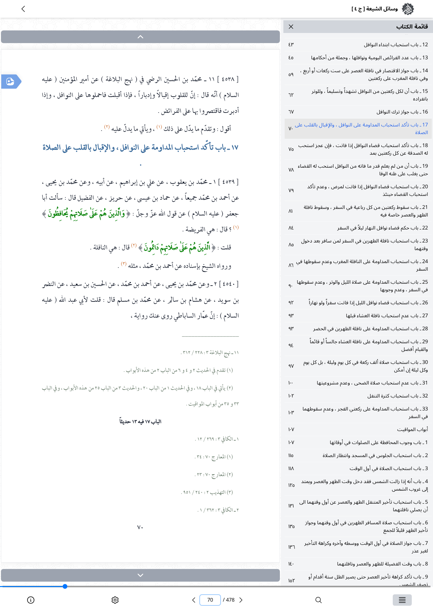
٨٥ (358, 245)
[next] (140, 575)
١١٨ (358, 468)
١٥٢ (358, 580)
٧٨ (358, 170)
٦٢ (358, 95)
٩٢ (358, 302)
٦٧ (358, 112)
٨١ (358, 211)
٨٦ (358, 265)
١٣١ (358, 506)
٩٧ (358, 366)
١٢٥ (358, 485)
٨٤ (358, 228)
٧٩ (358, 190)
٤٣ (358, 44)
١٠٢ (358, 396)
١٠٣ (358, 413)
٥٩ (358, 74)
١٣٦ (358, 547)
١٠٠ (358, 383)
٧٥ (358, 149)
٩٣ (358, 315)
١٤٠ (358, 564)
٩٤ (358, 345)
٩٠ (358, 286)
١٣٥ (358, 526)
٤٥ (358, 57)
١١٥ (358, 455)
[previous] (193, 600)
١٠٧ (358, 429)
